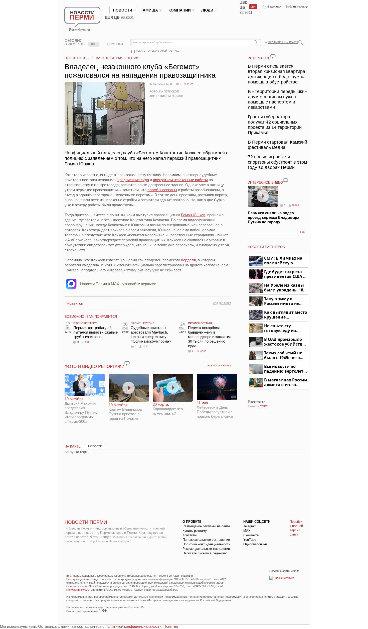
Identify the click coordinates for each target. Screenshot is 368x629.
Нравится (75, 303)
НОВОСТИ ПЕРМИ (86, 522)
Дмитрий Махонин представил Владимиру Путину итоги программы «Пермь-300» (81, 410)
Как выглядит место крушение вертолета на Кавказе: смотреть (285, 315)
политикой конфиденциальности (133, 626)
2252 (203, 351)
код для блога (222, 303)
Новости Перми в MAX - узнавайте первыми (118, 284)
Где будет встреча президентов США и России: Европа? (285, 274)
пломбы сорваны (162, 190)
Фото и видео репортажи (94, 366)
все (93, 44)
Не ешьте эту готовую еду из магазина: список (283, 328)
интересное (259, 58)
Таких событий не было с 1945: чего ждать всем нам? (283, 355)
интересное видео (265, 182)
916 (87, 342)
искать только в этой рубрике (157, 50)
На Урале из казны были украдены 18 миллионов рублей (284, 288)
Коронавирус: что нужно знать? (168, 408)
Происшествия (85, 323)
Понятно (170, 626)
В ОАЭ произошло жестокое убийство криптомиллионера (285, 342)
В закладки (274, 6)
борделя (188, 260)
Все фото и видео (219, 365)
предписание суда (133, 180)
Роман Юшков (193, 215)
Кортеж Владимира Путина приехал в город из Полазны (125, 412)
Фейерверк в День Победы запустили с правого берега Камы (215, 409)
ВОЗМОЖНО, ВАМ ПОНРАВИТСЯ (91, 317)
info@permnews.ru (77, 589)
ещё (302, 232)
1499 (190, 83)
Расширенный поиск (283, 42)
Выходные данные (78, 579)
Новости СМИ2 (258, 406)
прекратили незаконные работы (180, 180)
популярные (115, 44)
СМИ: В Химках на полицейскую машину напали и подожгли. (283, 261)
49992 (295, 205)
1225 (145, 346)
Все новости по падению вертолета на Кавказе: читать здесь (285, 369)
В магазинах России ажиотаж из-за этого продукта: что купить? (285, 382)
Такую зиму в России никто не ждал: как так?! (281, 301)
